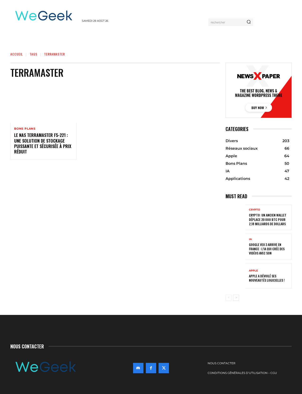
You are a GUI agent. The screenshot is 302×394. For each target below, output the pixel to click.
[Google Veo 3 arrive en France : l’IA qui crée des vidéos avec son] (235, 246)
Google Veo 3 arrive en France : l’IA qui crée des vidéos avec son (267, 248)
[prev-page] (228, 298)
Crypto (254, 209)
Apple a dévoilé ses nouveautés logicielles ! (267, 278)
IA (250, 239)
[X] (164, 368)
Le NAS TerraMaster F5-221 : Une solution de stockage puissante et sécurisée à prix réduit (42, 143)
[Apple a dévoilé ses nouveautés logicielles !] (235, 276)
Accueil (16, 53)
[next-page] (236, 298)
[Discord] (138, 368)
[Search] (248, 22)
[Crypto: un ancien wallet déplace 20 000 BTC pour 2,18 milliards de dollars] (235, 217)
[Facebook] (151, 368)
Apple (253, 270)
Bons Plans (25, 128)
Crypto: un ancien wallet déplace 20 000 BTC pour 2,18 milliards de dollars (267, 219)
